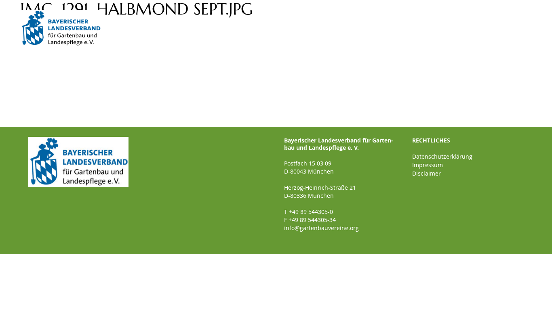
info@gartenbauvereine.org (321, 228)
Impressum (427, 165)
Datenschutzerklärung (442, 156)
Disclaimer (426, 173)
